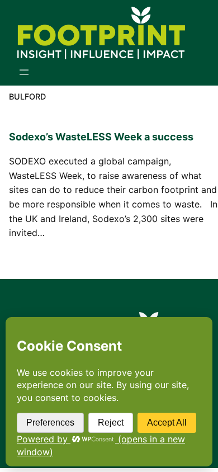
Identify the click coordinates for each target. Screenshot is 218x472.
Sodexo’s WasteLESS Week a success (101, 137)
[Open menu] (24, 72)
